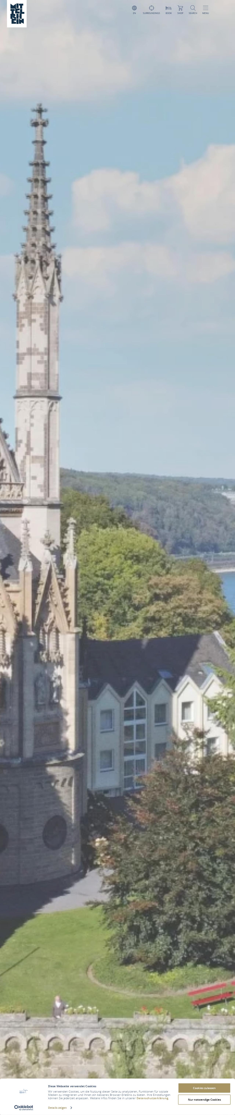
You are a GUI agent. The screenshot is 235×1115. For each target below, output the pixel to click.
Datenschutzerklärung (152, 1098)
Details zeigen (57, 1108)
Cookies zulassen (204, 1088)
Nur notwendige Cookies (204, 1099)
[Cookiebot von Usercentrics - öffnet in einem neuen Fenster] (24, 1108)
